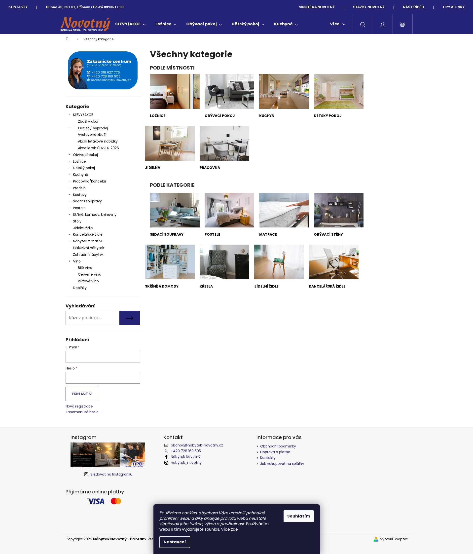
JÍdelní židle (83, 227)
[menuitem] (130, 24)
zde (234, 529)
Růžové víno (88, 281)
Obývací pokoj (85, 154)
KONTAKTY (18, 7)
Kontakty (268, 457)
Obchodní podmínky (278, 446)
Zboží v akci (88, 121)
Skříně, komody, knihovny (94, 214)
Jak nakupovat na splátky (282, 463)
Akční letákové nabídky (98, 141)
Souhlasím (298, 516)
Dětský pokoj (84, 167)
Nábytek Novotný (185, 456)
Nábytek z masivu (88, 241)
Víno (77, 261)
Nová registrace (79, 406)
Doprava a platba (275, 451)
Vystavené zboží (92, 134)
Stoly (77, 221)
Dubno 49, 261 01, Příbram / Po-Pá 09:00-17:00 (85, 7)
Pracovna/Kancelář (89, 181)
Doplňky (80, 287)
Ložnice (79, 161)
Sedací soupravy (87, 201)
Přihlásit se (82, 393)
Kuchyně (80, 174)
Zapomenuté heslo (82, 412)
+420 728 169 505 (186, 450)
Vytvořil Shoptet (394, 539)
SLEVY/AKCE (83, 114)
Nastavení (175, 542)
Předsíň (79, 187)
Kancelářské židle (88, 234)
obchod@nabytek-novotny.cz (197, 445)
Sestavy (80, 194)
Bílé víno (85, 267)
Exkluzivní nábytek (88, 247)
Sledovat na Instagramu (111, 474)
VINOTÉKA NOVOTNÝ (317, 7)
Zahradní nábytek (88, 254)
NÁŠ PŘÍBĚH (413, 7)
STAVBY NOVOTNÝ (369, 7)
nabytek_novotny (186, 462)
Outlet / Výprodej (93, 128)
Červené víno (89, 274)
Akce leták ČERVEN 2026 (98, 148)
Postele (79, 207)
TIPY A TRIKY (453, 7)
